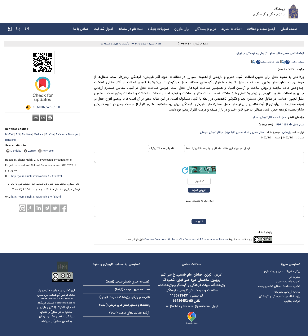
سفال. (255, 117)
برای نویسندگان (205, 26)
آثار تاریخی (266, 117)
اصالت (276, 117)
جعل (283, 117)
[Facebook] (63, 208)
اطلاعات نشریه (231, 26)
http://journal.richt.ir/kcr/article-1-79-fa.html (36, 176)
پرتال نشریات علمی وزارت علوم (282, 271)
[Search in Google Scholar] (287, 63)
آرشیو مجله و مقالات (261, 26)
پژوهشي (286, 132)
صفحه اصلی (289, 26)
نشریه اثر (294, 277)
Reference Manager (67, 135)
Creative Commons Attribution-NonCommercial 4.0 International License (186, 239)
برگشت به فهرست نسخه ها (115, 44)
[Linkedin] (38, 208)
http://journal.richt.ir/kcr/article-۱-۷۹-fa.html (36, 197)
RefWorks (10, 140)
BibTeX (9, 135)
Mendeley (15, 151)
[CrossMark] (42, 103)
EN (27, 28)
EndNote (27, 135)
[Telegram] (46, 208)
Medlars (38, 135)
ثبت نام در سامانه (130, 26)
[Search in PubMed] (282, 63)
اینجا (110, 281)
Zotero (32, 151)
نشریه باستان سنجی (288, 281)
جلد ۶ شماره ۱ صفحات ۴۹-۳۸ (146, 44)
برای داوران (181, 26)
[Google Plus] (30, 208)
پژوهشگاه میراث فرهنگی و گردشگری (279, 296)
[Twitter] (55, 208)
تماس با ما (80, 26)
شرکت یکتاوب (292, 301)
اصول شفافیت (103, 26)
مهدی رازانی (297, 62)
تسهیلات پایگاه (158, 26)
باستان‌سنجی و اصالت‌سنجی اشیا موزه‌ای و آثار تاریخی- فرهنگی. (232, 132)
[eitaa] (22, 208)
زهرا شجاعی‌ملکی (270, 62)
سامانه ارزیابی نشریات (287, 291)
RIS (18, 135)
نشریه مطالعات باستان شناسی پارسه (279, 286)
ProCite (49, 135)
